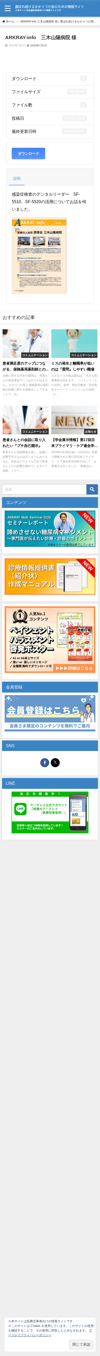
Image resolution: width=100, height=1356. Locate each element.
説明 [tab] (17, 178)
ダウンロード (28, 153)
